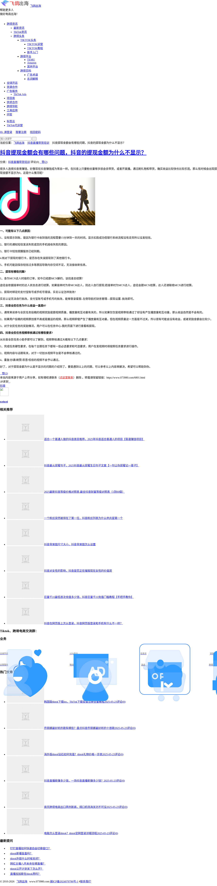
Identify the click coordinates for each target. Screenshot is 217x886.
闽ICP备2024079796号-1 (64, 881)
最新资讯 (19, 27)
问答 (9, 114)
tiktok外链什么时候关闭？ (25, 858)
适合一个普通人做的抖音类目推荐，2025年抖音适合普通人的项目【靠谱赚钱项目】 (94, 439)
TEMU (31, 59)
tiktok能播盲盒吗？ (21, 853)
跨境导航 (12, 106)
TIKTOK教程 (35, 48)
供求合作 (12, 102)
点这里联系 (66, 377)
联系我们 (85, 881)
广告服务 (12, 91)
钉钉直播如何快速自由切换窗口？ (30, 848)
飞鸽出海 (35, 5)
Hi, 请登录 (6, 132)
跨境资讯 (12, 23)
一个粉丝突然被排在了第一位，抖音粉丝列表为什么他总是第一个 (83, 518)
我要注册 (21, 132)
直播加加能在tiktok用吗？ (25, 873)
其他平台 (32, 66)
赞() (43, 162)
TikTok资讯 (20, 32)
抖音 (2, 385)
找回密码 (35, 132)
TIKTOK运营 (35, 44)
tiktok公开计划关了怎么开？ (26, 868)
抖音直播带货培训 (38, 142)
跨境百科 (25, 70)
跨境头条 (19, 36)
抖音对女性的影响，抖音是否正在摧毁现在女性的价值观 (78, 570)
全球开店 (12, 82)
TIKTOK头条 (28, 40)
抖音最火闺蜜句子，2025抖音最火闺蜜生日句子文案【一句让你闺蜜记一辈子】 (91, 465)
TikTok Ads (20, 94)
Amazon (31, 62)
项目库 (11, 98)
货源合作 (12, 87)
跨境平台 (25, 56)
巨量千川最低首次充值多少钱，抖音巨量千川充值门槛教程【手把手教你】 (89, 597)
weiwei (4, 401)
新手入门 (32, 52)
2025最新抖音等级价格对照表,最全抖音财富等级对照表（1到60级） (84, 491)
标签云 (11, 121)
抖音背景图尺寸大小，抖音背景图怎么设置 (70, 544)
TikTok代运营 (15, 125)
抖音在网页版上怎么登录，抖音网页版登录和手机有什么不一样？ (83, 623)
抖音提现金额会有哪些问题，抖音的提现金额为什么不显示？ (73, 153)
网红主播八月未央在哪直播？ (27, 863)
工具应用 (12, 110)
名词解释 (32, 78)
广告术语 (32, 74)
